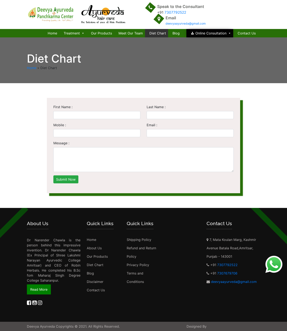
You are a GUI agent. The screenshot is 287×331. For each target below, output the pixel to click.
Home (52, 33)
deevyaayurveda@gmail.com (186, 23)
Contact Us (247, 33)
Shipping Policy (139, 240)
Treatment (72, 33)
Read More (38, 289)
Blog (176, 33)
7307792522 (175, 12)
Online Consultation (210, 33)
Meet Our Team (130, 33)
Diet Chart (157, 33)
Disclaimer (95, 282)
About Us (94, 248)
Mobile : (59, 125)
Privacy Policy (138, 265)
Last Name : (156, 107)
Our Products (101, 33)
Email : (152, 125)
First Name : (62, 107)
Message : (61, 143)
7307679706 (227, 273)
